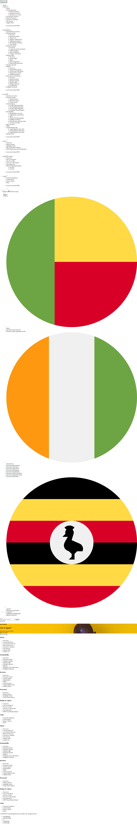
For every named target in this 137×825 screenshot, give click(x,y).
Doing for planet (11, 33)
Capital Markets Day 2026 (17, 132)
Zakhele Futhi (10, 134)
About (8, 8)
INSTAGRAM (7, 818)
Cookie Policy (10, 179)
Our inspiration (10, 164)
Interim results (14, 102)
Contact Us (6, 651)
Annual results (14, 99)
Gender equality (14, 50)
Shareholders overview (16, 113)
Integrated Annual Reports (17, 110)
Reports (8, 66)
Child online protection (16, 63)
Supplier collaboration (16, 39)
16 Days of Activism (15, 54)
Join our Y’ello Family (12, 162)
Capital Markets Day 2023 (17, 130)
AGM (11, 116)
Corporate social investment (17, 49)
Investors (5, 94)
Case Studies (13, 44)
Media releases (10, 144)
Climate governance (15, 41)
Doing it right (10, 55)
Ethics (11, 60)
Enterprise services (15, 13)
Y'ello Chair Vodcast (9, 697)
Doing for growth (11, 65)
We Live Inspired (11, 159)
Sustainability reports (16, 69)
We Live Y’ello (10, 161)
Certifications (13, 85)
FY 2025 (12, 169)
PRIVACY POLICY (11, 615)
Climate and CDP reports (16, 71)
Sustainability (7, 30)
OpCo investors (7, 683)
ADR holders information (17, 115)
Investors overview (11, 96)
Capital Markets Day (9, 685)
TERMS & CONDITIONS (13, 613)
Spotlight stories (11, 146)
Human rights (13, 58)
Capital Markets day (12, 127)
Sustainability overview (13, 31)
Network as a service (15, 15)
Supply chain (10, 23)
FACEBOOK (6, 816)
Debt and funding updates (17, 118)
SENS (8, 126)
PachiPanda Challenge (16, 42)
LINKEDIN (6, 821)
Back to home (4, 632)
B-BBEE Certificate (11, 87)
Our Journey (9, 21)
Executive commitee (9, 647)
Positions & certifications (13, 76)
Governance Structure (9, 643)
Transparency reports (15, 73)
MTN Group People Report (13, 166)
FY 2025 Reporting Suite (16, 105)
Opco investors (10, 124)
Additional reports (15, 74)
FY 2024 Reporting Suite (16, 107)
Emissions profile (14, 36)
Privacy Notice (10, 181)
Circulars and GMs (15, 123)
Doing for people (11, 46)
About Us (5, 7)
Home (5, 5)
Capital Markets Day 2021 (17, 129)
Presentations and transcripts (18, 121)
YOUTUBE (6, 823)
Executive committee (12, 19)
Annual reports (10, 104)
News (4, 141)
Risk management (15, 61)
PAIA (7, 182)
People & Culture (8, 156)
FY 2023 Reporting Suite (16, 108)
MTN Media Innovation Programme (16, 149)
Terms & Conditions (12, 178)
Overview (12, 35)
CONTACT (9, 612)
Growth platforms (11, 10)
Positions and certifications (10, 667)
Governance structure (12, 16)
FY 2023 (12, 167)
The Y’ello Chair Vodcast (13, 147)
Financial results (11, 97)
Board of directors (11, 18)
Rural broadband (14, 52)
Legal (4, 176)
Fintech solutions (14, 11)
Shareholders (10, 111)
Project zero (13, 38)
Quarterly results (14, 100)
